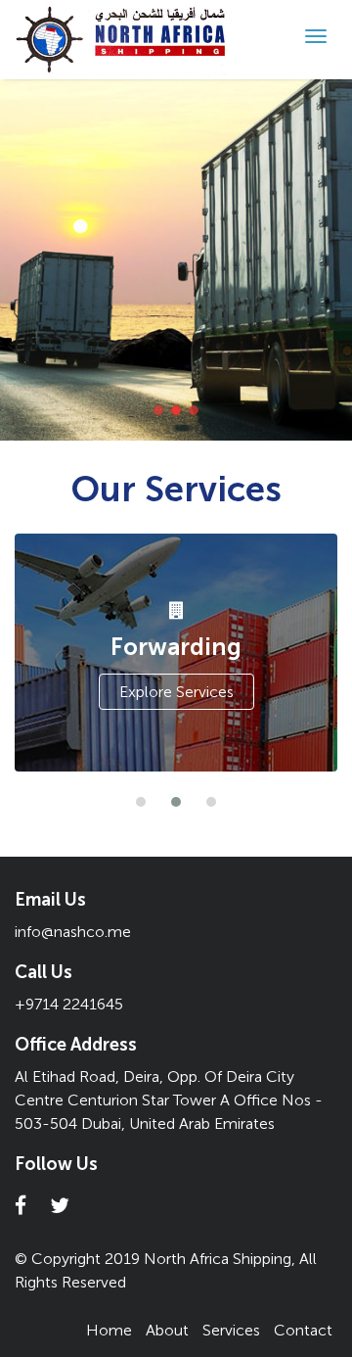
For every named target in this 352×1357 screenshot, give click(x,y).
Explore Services (176, 691)
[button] (140, 802)
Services (231, 1330)
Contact (303, 1330)
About (167, 1330)
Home (109, 1330)
